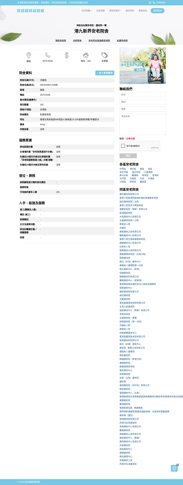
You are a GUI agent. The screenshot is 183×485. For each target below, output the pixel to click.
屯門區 (122, 178)
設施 (22, 237)
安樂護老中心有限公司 (130, 426)
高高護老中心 (125, 449)
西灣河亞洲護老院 (128, 464)
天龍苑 (122, 228)
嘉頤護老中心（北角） (130, 393)
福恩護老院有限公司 (129, 291)
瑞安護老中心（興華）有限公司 (134, 310)
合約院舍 (77, 40)
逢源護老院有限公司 (129, 340)
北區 (142, 178)
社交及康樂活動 (27, 224)
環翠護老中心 (125, 288)
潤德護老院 (124, 453)
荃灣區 (155, 175)
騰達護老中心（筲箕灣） (131, 280)
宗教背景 (24, 129)
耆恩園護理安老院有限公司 (132, 336)
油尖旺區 (136, 172)
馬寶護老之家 (125, 460)
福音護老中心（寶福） (130, 438)
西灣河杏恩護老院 (128, 423)
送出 (128, 156)
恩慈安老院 (124, 314)
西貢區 (133, 182)
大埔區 (151, 178)
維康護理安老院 (127, 366)
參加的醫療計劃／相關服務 (28, 231)
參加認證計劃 (26, 147)
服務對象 (24, 187)
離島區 (143, 182)
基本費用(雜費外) (28, 100)
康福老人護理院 (127, 351)
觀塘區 (135, 175)
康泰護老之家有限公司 (130, 232)
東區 (142, 169)
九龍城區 (148, 172)
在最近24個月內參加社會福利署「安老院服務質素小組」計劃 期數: (36, 158)
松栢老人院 (124, 247)
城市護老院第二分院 (129, 202)
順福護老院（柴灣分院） (131, 359)
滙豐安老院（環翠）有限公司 (133, 209)
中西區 (122, 169)
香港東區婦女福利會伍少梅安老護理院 (137, 284)
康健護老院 (124, 400)
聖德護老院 (124, 258)
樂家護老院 (124, 355)
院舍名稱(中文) (27, 80)
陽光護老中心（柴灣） (130, 269)
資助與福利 (114, 11)
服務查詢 (143, 11)
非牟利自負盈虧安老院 (99, 40)
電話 (22, 95)
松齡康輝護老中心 (128, 333)
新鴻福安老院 (125, 213)
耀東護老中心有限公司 (130, 235)
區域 (22, 90)
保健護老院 (124, 273)
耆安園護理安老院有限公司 (132, 303)
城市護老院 (124, 295)
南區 (150, 169)
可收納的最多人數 (28, 192)
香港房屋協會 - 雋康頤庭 (131, 408)
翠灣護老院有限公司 (129, 419)
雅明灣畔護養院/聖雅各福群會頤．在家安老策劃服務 (142, 411)
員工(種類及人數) (28, 209)
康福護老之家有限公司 (130, 434)
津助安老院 (60, 40)
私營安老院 (122, 40)
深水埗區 (123, 172)
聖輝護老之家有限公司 (130, 250)
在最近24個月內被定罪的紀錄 (34, 165)
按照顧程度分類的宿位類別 (33, 182)
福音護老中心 (125, 370)
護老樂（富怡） (127, 415)
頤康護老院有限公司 (129, 276)
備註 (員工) (25, 214)
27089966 (160, 2)
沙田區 (122, 182)
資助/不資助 (25, 109)
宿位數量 (24, 104)
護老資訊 (130, 11)
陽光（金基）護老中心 (130, 344)
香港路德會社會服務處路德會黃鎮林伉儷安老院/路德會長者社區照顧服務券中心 (142, 396)
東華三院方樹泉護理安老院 (132, 239)
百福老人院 (124, 325)
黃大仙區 (123, 175)
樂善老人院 (124, 224)
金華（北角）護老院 (129, 378)
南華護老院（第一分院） (131, 321)
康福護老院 (124, 363)
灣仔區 (133, 169)
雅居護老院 (124, 389)
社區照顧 (100, 11)
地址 (22, 119)
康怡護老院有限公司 (129, 194)
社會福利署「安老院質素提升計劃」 (37, 152)
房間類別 (24, 219)
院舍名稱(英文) (27, 85)
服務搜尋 (157, 11)
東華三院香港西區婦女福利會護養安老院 (138, 198)
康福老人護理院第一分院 (131, 265)
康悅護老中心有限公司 (130, 441)
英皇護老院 (124, 445)
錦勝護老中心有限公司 (130, 243)
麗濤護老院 (124, 404)
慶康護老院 (124, 430)
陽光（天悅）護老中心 (130, 262)
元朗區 (133, 178)
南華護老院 (124, 374)
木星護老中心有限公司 (130, 217)
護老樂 (122, 381)
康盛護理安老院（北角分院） (133, 254)
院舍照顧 (86, 11)
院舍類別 (24, 114)
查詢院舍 (174, 468)
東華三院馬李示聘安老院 (131, 205)
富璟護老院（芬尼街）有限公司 (134, 385)
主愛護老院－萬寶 (128, 318)
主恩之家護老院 (127, 306)
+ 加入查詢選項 (105, 73)
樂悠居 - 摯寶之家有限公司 (132, 348)
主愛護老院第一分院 (129, 220)
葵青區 (145, 175)
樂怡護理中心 (125, 456)
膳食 (22, 124)
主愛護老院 (124, 299)
